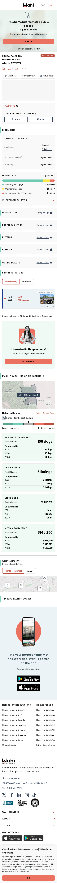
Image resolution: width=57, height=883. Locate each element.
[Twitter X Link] (4, 795)
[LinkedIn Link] (19, 795)
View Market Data (45, 413)
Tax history (26, 281)
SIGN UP (29, 41)
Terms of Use (24, 872)
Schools (30, 571)
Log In (37, 48)
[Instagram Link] (27, 795)
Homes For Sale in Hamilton (14, 725)
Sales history (11, 281)
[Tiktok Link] (34, 795)
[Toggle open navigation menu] (4, 5)
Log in (51, 5)
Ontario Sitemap (9, 745)
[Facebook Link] (12, 795)
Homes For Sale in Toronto (13, 720)
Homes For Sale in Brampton (14, 735)
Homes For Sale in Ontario (13, 710)
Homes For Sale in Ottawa (13, 730)
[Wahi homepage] (28, 5)
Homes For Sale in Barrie (12, 740)
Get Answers (28, 361)
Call (17, 119)
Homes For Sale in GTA (12, 715)
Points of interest (13, 571)
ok (28, 878)
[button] (21, 157)
